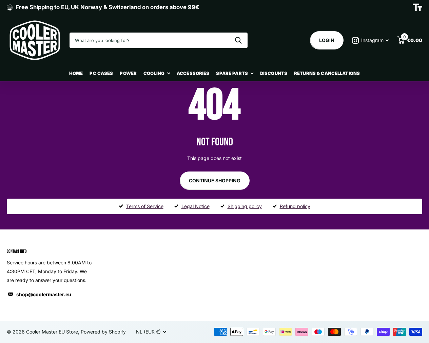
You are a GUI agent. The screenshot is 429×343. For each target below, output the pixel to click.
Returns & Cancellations (327, 73)
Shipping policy (245, 206)
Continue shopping (214, 180)
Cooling (153, 73)
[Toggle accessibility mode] (417, 7)
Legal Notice (195, 206)
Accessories (193, 73)
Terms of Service (144, 206)
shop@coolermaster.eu (43, 294)
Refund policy (295, 206)
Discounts (273, 73)
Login (326, 40)
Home (76, 73)
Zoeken (238, 40)
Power (128, 73)
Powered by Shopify (103, 332)
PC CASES (101, 73)
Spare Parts (232, 73)
